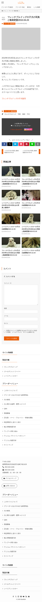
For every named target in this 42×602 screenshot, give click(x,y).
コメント (7, 283)
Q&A (5, 408)
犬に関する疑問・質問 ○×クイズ (15, 404)
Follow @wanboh (16, 129)
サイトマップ (8, 445)
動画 (24, 114)
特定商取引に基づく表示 (12, 422)
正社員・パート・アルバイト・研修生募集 (18, 418)
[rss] (26, 597)
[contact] (29, 597)
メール (6, 316)
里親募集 (7, 413)
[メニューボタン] (2, 2)
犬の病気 (7, 399)
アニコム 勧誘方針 (10, 440)
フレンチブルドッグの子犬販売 (14, 98)
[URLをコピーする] (37, 144)
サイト (6, 323)
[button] (4, 144)
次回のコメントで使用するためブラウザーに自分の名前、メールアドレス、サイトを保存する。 (21, 331)
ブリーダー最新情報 (9, 23)
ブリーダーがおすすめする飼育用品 (16, 395)
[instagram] (18, 597)
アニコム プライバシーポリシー (15, 436)
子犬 (28, 114)
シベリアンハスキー (11, 376)
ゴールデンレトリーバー (12, 371)
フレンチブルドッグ (10, 114)
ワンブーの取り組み (11, 431)
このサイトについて (11, 390)
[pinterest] (21, 597)
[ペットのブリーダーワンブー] (21, 2)
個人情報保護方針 (10, 427)
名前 (5, 308)
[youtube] (24, 597)
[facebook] (13, 597)
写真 (19, 114)
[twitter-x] (16, 597)
